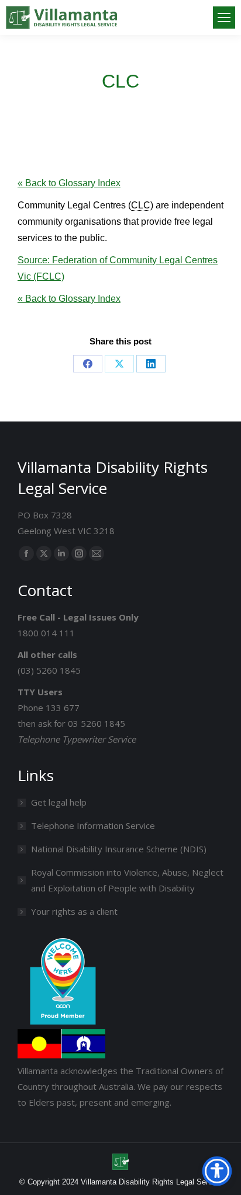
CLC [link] (140, 205)
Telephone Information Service (93, 825)
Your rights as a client (74, 911)
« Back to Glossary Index (69, 183)
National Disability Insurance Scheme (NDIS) (118, 849)
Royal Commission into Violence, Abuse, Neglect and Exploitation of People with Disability (127, 880)
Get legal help (59, 802)
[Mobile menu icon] (224, 17)
